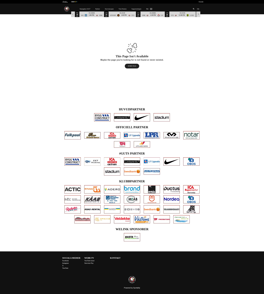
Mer (147, 9)
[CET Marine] (92, 161)
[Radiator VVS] (72, 209)
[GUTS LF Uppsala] (152, 161)
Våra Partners (123, 9)
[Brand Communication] (132, 189)
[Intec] (72, 199)
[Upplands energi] (142, 144)
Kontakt (201, 2)
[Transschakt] (171, 209)
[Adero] (112, 189)
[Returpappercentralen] (152, 171)
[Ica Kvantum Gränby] (112, 135)
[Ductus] (171, 189)
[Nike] (142, 117)
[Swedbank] (132, 171)
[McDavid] (171, 135)
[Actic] (72, 189)
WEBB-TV (89, 258)
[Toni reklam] (122, 144)
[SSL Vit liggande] (66, 2)
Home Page (132, 66)
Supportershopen (136, 9)
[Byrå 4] (152, 189)
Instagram (65, 263)
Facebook (65, 261)
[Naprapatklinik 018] (152, 199)
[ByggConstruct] (102, 117)
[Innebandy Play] (75, 2)
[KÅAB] (92, 199)
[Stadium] (161, 117)
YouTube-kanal (89, 261)
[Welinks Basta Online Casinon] (132, 237)
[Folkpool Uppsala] (72, 135)
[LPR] (152, 135)
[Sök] (193, 9)
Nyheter (97, 9)
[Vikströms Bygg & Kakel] (142, 219)
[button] (91, 14)
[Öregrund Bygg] (181, 219)
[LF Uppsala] (132, 135)
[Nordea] (171, 199)
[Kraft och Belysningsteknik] (112, 199)
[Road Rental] (92, 209)
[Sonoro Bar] (132, 209)
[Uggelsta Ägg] (191, 209)
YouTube (65, 268)
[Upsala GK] (102, 219)
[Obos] (191, 161)
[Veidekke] (122, 219)
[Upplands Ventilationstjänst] (82, 219)
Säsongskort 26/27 (85, 9)
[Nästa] (198, 14)
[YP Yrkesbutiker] (161, 219)
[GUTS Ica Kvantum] (112, 161)
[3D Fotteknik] (92, 189)
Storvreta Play (89, 263)
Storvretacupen (109, 9)
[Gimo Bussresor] (92, 135)
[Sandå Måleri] (112, 209)
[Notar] (191, 135)
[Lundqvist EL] (122, 117)
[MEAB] (132, 199)
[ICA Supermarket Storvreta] (191, 189)
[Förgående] (73, 14)
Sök (198, 9)
